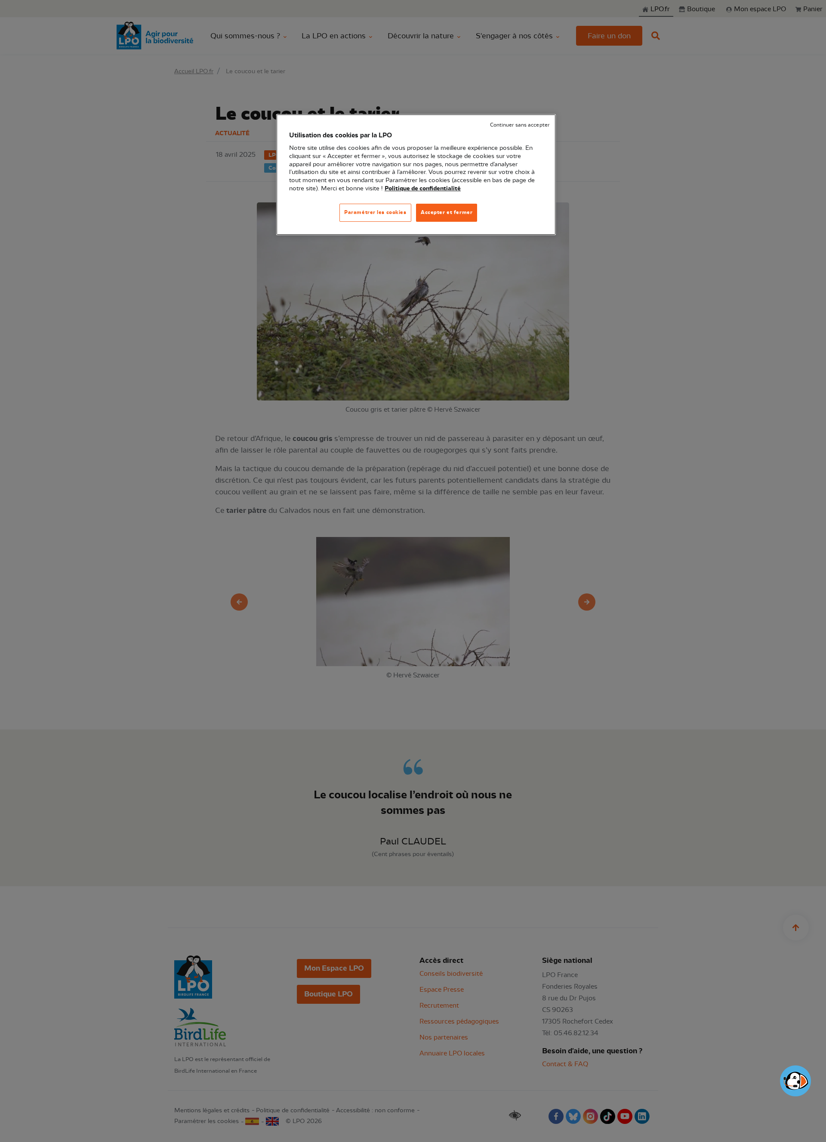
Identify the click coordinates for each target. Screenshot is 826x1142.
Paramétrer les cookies (375, 212)
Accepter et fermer (446, 212)
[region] (416, 174)
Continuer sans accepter (519, 125)
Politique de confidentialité (423, 188)
